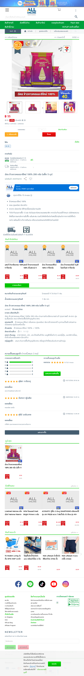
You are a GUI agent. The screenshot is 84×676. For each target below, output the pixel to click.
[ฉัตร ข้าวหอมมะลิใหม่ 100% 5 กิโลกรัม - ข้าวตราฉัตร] (51, 253)
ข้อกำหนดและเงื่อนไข (38, 596)
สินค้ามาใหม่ (40, 22)
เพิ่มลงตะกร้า (13, 134)
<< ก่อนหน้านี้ (59, 37)
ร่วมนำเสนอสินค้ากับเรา (37, 620)
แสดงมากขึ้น (42, 432)
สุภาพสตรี (23, 647)
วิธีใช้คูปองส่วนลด (10, 609)
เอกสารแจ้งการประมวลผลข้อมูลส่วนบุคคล (41, 610)
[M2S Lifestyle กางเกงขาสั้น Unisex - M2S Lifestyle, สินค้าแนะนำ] (70, 545)
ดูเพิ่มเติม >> (74, 486)
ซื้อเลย (49, 134)
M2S (6, 620)
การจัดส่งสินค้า (9, 606)
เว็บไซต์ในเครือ (9, 614)
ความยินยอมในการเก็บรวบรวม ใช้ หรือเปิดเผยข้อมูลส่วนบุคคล (41, 615)
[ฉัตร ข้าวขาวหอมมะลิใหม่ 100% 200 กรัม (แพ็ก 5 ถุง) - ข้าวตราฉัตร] (13, 453)
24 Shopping (8, 617)
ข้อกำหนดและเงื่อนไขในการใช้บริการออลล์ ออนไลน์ (41, 601)
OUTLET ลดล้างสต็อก (70, 27)
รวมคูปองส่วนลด (58, 22)
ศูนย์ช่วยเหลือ (10, 596)
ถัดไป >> (75, 37)
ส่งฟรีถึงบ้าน (24, 22)
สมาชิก (7, 600)
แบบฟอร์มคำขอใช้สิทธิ (37, 625)
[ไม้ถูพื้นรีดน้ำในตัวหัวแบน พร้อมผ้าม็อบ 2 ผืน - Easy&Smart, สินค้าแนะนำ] (32, 545)
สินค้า (11, 31)
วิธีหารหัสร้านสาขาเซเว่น (11, 611)
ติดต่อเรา (33, 623)
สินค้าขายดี (9, 22)
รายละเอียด (16, 285)
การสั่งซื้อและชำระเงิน (10, 603)
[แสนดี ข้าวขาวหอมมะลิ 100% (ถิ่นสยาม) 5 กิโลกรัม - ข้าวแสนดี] (32, 253)
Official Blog (9, 623)
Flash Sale (75, 22)
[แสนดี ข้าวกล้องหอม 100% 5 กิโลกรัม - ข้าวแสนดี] (14, 253)
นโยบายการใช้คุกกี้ (36, 606)
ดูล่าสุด (8, 441)
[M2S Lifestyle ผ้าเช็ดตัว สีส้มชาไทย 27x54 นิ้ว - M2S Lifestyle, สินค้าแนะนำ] (51, 545)
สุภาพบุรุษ (10, 647)
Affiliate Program (10, 625)
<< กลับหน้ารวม (11, 37)
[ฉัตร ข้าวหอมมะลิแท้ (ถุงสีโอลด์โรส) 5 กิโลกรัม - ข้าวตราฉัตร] (70, 253)
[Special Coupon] (42, 3)
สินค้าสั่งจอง (9, 27)
